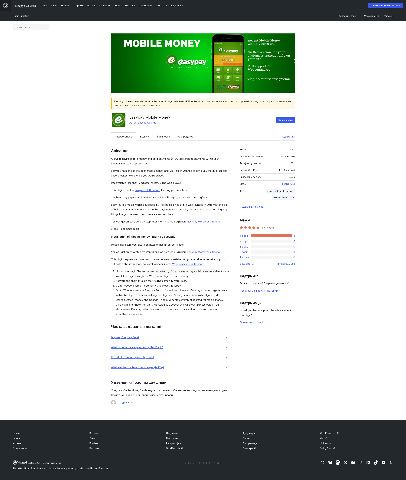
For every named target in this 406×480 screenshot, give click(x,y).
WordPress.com (329, 433)
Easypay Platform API (147, 190)
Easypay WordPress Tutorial (203, 221)
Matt (323, 438)
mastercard (272, 191)
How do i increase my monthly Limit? (132, 357)
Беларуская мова (52, 463)
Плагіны (93, 443)
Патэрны (94, 448)
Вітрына (93, 433)
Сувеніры (249, 448)
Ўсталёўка (163, 136)
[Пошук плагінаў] (46, 27)
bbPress (325, 443)
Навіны (16, 438)
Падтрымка (288, 136)
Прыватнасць (20, 448)
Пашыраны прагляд (252, 206)
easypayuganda (147, 122)
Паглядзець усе (285, 263)
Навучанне (172, 433)
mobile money (287, 191)
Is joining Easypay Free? (125, 337)
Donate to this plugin (252, 322)
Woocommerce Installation (187, 264)
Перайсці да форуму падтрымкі (259, 290)
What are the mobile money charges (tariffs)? (137, 367)
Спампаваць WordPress (385, 5)
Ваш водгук (247, 263)
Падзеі (246, 438)
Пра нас (17, 433)
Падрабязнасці (123, 136)
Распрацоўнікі (174, 443)
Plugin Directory (21, 16)
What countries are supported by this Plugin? (137, 347)
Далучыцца (249, 433)
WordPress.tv (174, 448)
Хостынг (17, 443)
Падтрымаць (251, 443)
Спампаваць (285, 120)
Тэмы (92, 438)
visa (292, 197)
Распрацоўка (185, 136)
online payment (280, 197)
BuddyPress (327, 448)
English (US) (288, 184)
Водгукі (144, 136)
